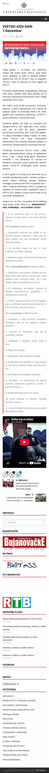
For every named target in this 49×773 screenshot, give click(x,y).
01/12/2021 (9, 36)
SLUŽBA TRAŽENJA (11, 741)
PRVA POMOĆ (9, 737)
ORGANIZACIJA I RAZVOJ (13, 723)
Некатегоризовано (11, 759)
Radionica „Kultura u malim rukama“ (18, 647)
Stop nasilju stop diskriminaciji (16, 750)
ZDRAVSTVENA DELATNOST (15, 755)
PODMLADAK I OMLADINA (15, 732)
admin (20, 36)
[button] (45, 19)
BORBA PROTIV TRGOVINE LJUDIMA (19, 700)
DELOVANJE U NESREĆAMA (15, 705)
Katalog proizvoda (11, 714)
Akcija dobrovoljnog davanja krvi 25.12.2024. (22, 618)
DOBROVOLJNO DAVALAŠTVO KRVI (18, 709)
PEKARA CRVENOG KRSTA (14, 728)
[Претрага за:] (24, 522)
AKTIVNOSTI (8, 696)
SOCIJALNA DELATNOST (14, 746)
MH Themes (40, 770)
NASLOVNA (8, 718)
